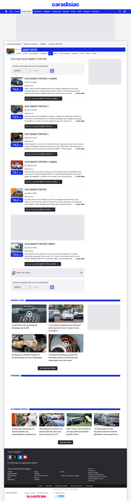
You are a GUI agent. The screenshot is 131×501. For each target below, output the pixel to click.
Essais (17, 11)
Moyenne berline (12, 473)
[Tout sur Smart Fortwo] (10, 54)
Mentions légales (93, 472)
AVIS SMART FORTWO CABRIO (40, 244)
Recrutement (89, 486)
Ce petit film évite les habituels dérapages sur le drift (24, 326)
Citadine (10, 471)
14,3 (16, 145)
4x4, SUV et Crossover (41, 475)
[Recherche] (120, 11)
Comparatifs (43, 53)
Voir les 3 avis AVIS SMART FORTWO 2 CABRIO (41, 182)
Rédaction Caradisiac (61, 486)
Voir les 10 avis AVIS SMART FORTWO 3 (39, 126)
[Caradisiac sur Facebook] (10, 457)
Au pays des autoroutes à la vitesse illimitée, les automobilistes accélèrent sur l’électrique (24, 432)
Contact (40, 486)
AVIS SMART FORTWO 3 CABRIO (41, 78)
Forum (73, 11)
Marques (87, 11)
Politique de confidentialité (96, 474)
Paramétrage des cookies (95, 478)
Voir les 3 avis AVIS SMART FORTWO (38, 209)
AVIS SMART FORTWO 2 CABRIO (41, 162)
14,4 (16, 200)
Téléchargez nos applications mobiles (23, 463)
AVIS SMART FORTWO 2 (37, 134)
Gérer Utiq (91, 480)
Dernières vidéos (17, 300)
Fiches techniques (64, 53)
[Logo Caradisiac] (65, 8)
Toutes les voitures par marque (70, 475)
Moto (79, 11)
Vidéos (94, 53)
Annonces (95, 11)
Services (66, 11)
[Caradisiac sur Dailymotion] (20, 457)
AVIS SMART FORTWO (36, 189)
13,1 (16, 172)
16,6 (16, 89)
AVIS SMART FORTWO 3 (37, 106)
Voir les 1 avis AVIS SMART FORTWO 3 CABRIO (41, 99)
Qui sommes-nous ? (77, 486)
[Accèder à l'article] (29, 313)
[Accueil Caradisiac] (6, 11)
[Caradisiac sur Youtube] (25, 457)
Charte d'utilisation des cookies (97, 476)
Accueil (18, 53)
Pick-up (36, 477)
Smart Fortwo (30, 49)
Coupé (36, 471)
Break (9, 477)
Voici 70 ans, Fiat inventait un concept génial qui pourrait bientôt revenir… (79, 431)
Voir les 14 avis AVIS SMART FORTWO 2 (39, 154)
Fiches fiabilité (33, 53)
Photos (88, 53)
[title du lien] (17, 81)
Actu (11, 11)
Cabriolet (37, 473)
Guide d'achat (27, 11)
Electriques (37, 11)
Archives (90, 469)
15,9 (16, 117)
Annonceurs (48, 486)
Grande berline (12, 475)
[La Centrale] (36, 498)
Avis (50, 53)
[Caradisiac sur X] (15, 457)
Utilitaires (46, 11)
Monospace (11, 479)
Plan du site (91, 471)
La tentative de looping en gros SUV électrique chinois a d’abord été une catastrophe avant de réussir (63, 357)
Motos (62, 471)
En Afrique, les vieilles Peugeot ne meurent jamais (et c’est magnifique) (27, 356)
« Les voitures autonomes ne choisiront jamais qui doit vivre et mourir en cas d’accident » (65, 328)
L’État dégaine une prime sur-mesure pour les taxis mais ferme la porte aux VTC (51, 431)
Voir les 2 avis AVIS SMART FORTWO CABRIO (41, 264)
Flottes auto (56, 11)
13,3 (16, 254)
